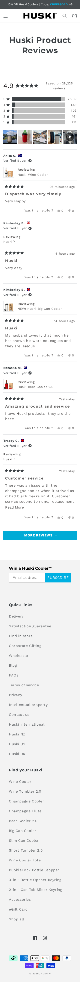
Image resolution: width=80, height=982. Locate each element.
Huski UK (17, 754)
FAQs (13, 675)
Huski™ (46, 973)
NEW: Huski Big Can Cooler (40, 308)
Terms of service (24, 685)
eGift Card (18, 909)
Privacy (15, 695)
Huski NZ (17, 734)
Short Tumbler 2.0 (26, 850)
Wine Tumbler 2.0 (25, 791)
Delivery (16, 616)
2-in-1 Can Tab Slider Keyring (35, 890)
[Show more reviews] (40, 535)
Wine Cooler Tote (25, 860)
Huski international (26, 724)
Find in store (21, 636)
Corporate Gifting (25, 646)
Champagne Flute (25, 811)
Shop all (16, 919)
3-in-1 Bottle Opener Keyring (35, 880)
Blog (13, 665)
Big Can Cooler (22, 831)
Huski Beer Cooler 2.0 (36, 387)
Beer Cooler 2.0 (23, 821)
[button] (5, 16)
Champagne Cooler (26, 801)
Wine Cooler (20, 781)
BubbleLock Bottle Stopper (34, 870)
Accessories (20, 899)
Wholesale (18, 655)
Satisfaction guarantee (30, 626)
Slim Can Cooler (24, 840)
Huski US (17, 744)
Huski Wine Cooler (33, 174)
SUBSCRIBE (58, 578)
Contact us (19, 714)
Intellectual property (28, 705)
